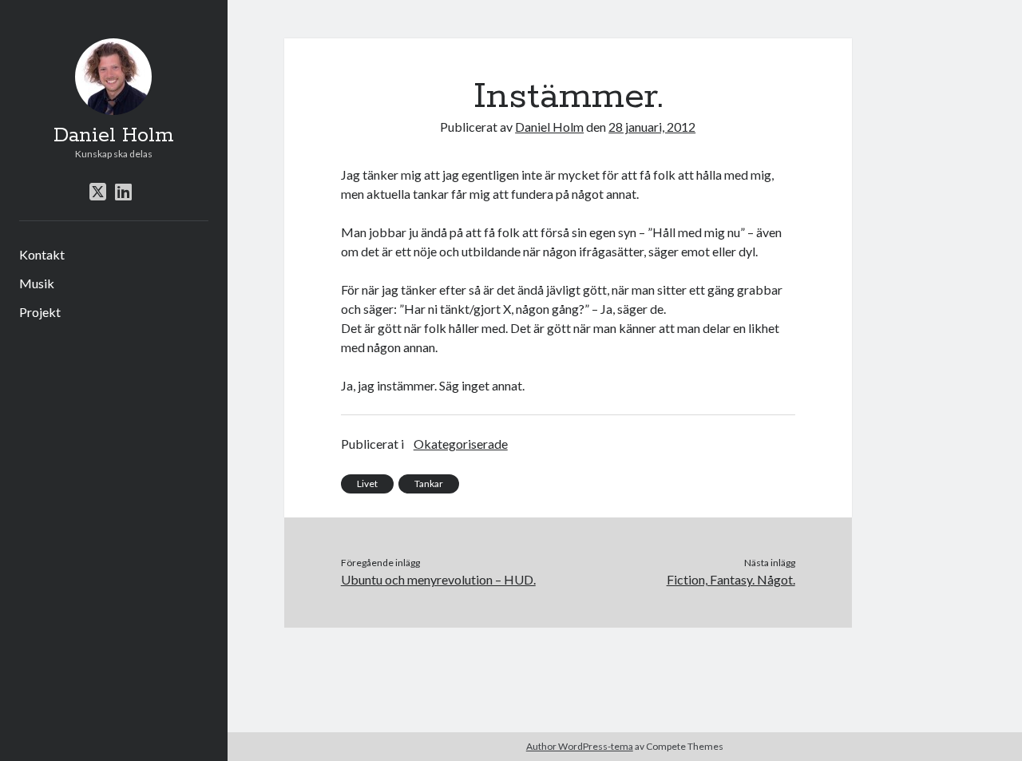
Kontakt (42, 254)
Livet (367, 483)
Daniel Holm (113, 136)
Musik (36, 283)
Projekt (40, 311)
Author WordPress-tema (579, 746)
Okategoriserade (461, 443)
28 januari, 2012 (651, 126)
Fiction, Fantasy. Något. (730, 579)
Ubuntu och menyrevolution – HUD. (438, 579)
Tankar (428, 483)
